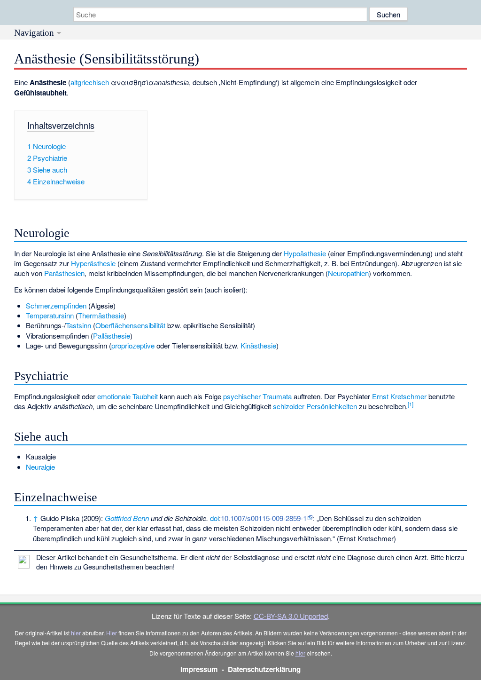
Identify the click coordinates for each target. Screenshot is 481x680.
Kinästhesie (258, 345)
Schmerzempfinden (56, 305)
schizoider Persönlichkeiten (315, 406)
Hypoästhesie (305, 253)
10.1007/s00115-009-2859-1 (264, 518)
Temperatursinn (50, 315)
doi (214, 518)
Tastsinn (78, 325)
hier (76, 633)
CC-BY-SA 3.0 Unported (291, 616)
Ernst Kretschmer (399, 396)
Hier (111, 633)
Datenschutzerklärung (264, 669)
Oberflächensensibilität (130, 325)
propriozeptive (133, 345)
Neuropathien (348, 273)
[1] (410, 404)
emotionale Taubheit (127, 396)
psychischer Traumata (257, 396)
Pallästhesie (111, 335)
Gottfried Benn (127, 518)
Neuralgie (40, 467)
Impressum (199, 669)
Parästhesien (64, 273)
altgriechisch (89, 82)
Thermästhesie (101, 315)
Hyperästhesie (93, 263)
